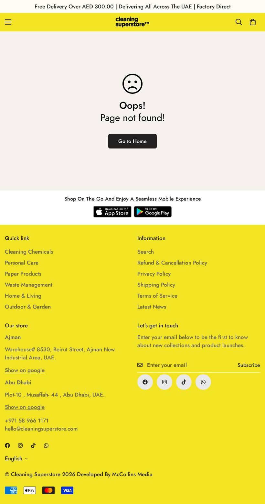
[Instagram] (164, 382)
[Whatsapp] (203, 382)
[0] (252, 22)
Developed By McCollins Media (115, 474)
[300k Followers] (145, 382)
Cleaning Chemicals (29, 252)
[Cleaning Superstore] (132, 22)
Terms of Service (157, 296)
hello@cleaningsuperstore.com (41, 429)
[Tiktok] (184, 382)
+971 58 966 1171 (26, 420)
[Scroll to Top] (252, 468)
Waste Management (28, 285)
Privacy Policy (154, 274)
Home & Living (23, 296)
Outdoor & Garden (28, 307)
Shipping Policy (156, 285)
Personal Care (21, 263)
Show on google (25, 370)
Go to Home (132, 141)
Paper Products (23, 274)
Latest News (151, 307)
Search (145, 252)
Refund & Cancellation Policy (172, 263)
